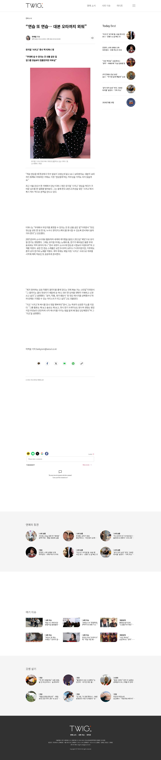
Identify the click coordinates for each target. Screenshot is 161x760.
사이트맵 (103, 740)
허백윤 (34, 36)
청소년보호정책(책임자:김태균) (92, 740)
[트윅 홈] (34, 5)
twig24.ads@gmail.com (83, 744)
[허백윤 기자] (28, 37)
